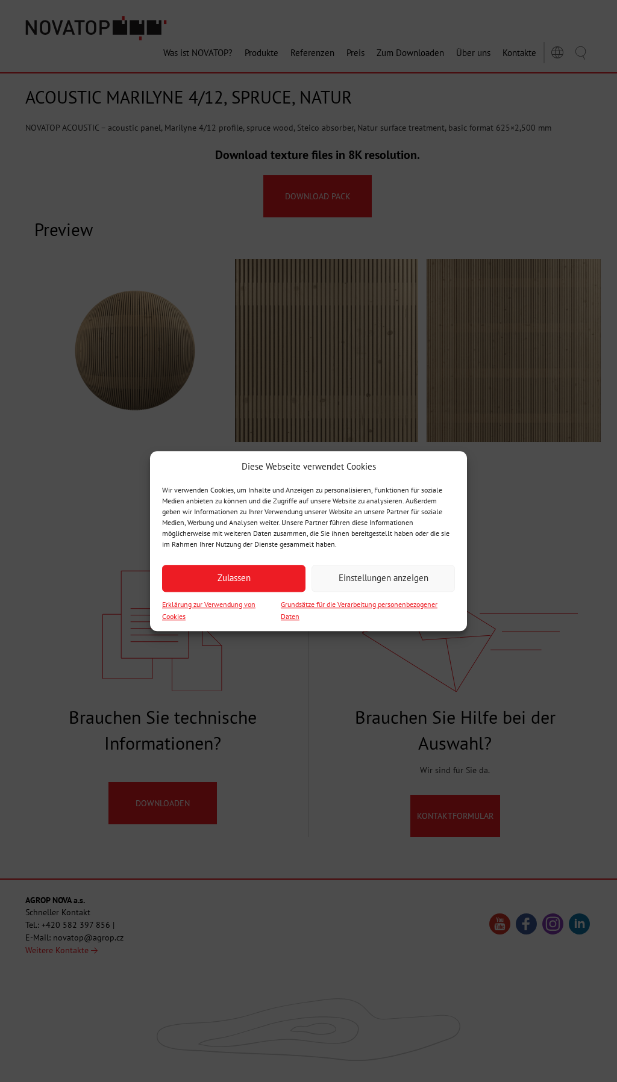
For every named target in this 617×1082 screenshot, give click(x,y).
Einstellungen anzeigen (383, 578)
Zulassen (234, 578)
